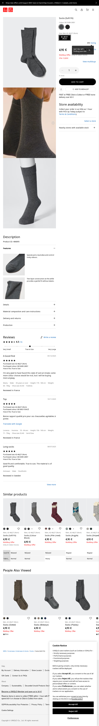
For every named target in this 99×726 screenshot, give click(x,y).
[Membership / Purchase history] (82, 10)
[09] (67, 27)
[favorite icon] (28, 618)
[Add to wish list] (18, 529)
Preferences (73, 718)
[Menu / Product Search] (93, 10)
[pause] (53, 123)
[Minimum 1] (62, 70)
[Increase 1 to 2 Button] (75, 70)
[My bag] (87, 10)
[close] (3, 3)
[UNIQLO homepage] (8, 10)
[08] (61, 27)
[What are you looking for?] (76, 10)
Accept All (73, 704)
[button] (14, 264)
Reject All (73, 711)
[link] (52, 3)
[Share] (61, 89)
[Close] (89, 50)
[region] (73, 684)
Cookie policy (77, 699)
